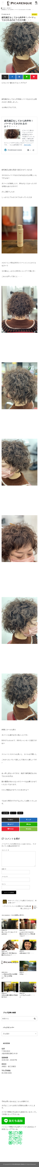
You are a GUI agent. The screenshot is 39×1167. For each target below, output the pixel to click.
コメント (5, 850)
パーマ (14, 813)
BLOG (20, 813)
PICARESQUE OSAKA (18, 1164)
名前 (4, 869)
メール (5, 876)
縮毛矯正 (6, 813)
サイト (4, 884)
